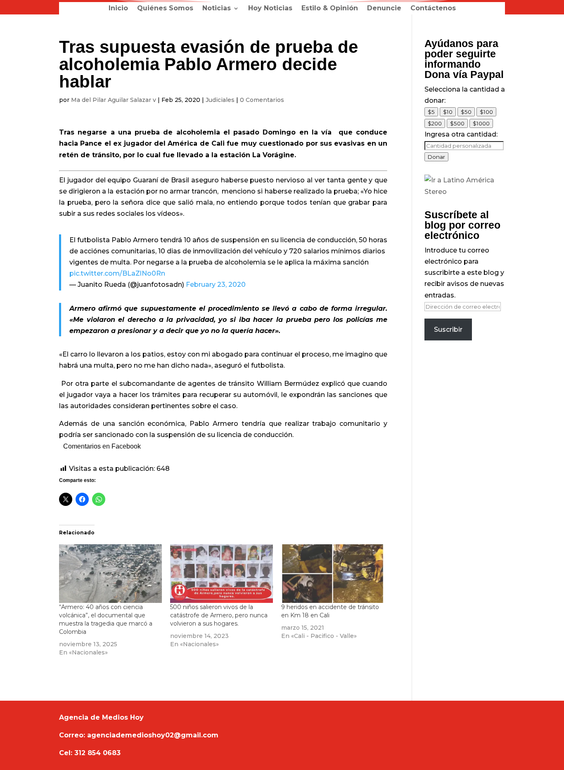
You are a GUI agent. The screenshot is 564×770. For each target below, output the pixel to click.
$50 (466, 112)
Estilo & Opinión (329, 8)
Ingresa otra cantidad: (461, 134)
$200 (435, 123)
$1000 (481, 123)
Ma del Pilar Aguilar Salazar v (113, 100)
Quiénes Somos (165, 8)
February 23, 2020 (216, 284)
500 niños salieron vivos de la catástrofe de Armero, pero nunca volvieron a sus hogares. (219, 615)
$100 (486, 112)
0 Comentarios (262, 100)
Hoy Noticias (270, 8)
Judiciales (220, 100)
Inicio (118, 8)
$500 (457, 123)
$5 (431, 112)
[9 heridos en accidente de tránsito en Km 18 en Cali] (332, 573)
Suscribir (448, 329)
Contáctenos (433, 8)
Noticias (216, 8)
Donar (436, 157)
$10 (448, 112)
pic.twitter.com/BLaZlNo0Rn (117, 273)
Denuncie (384, 8)
